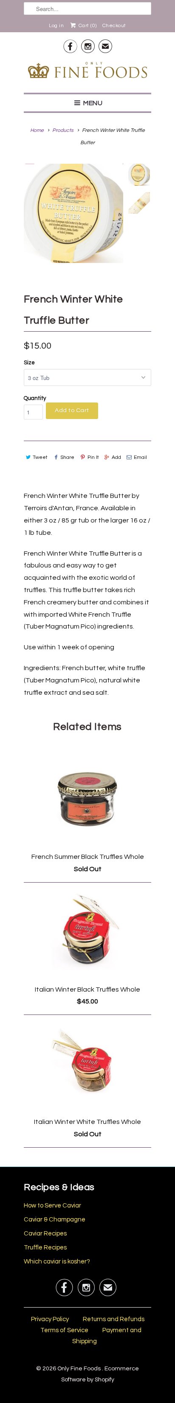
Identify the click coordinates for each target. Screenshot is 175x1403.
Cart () (87, 25)
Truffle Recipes (45, 1247)
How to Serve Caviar (52, 1205)
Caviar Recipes (45, 1233)
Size (29, 363)
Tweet (40, 457)
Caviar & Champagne (54, 1219)
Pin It (93, 457)
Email (140, 457)
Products (62, 130)
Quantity (35, 398)
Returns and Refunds (113, 1319)
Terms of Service (64, 1330)
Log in (56, 25)
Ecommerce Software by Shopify (100, 1374)
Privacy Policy (50, 1319)
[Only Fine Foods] (87, 72)
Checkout (114, 25)
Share (67, 457)
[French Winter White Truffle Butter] (73, 213)
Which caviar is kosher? (57, 1261)
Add (116, 457)
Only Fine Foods (79, 1369)
